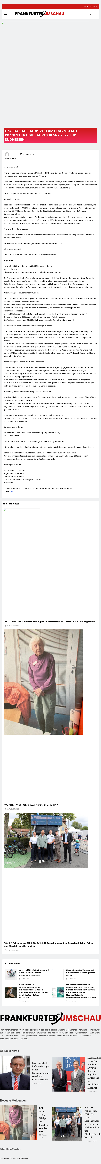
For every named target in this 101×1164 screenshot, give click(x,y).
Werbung (24, 1158)
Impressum (4, 1158)
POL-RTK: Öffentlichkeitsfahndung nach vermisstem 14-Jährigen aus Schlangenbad (49, 621)
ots (11, 491)
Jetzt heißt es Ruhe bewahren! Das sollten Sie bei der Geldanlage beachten (34, 973)
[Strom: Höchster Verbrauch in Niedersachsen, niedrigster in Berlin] (58, 974)
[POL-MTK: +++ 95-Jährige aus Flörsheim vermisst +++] (43, 681)
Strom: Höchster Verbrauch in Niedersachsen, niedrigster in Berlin (80, 973)
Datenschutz (15, 1158)
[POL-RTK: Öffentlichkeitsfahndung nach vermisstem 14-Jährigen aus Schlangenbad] (45, 529)
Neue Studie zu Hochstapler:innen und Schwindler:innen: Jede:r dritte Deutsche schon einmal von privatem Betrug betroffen (33, 991)
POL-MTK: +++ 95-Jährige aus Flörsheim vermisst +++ (32, 804)
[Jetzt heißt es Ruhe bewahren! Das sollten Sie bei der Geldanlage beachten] (11, 974)
